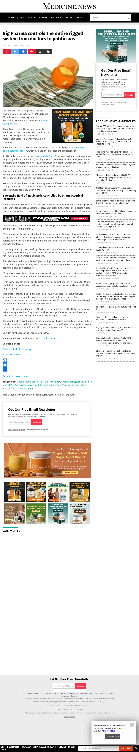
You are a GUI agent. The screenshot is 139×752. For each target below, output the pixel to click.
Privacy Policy (69, 717)
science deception (77, 385)
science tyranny (25, 388)
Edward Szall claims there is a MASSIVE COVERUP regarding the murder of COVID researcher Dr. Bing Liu (114, 177)
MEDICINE (43, 18)
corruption (55, 381)
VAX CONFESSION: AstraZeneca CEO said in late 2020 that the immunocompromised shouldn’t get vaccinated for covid (114, 237)
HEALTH (31, 18)
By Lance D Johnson (112, 278)
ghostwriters (67, 381)
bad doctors (25, 381)
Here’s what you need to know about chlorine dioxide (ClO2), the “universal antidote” (115, 202)
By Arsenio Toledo (111, 263)
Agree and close (112, 736)
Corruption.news (46, 338)
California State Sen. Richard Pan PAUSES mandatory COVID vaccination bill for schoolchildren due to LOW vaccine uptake (114, 340)
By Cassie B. (109, 147)
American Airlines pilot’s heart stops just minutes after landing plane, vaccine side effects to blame (113, 141)
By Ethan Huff (110, 134)
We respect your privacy (55, 698)
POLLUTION (56, 18)
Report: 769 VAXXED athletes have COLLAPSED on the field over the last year (116, 212)
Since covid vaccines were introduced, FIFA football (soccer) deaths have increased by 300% (114, 154)
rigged (63, 385)
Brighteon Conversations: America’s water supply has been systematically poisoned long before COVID (116, 190)
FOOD (22, 18)
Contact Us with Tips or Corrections (70, 709)
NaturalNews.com (11, 354)
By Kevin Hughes (110, 333)
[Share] (48, 369)
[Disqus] (48, 568)
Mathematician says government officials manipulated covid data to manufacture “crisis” (116, 284)
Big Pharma (38, 381)
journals (79, 381)
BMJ (46, 381)
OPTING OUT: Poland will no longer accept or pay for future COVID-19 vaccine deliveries (115, 259)
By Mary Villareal (111, 196)
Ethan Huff (23, 45)
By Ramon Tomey (111, 183)
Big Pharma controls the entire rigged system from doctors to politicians (115, 166)
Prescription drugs (49, 385)
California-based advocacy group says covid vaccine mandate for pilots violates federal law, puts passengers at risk (114, 224)
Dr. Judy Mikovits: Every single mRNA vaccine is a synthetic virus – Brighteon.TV (116, 329)
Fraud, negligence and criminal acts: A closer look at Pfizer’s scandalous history (115, 318)
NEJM (13, 385)
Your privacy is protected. (16, 430)
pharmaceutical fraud (28, 385)
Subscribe (126, 748)
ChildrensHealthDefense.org (17, 349)
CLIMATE (79, 18)
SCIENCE (11, 18)
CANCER (68, 18)
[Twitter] (48, 365)
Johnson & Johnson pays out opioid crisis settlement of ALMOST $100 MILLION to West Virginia (115, 353)
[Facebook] (48, 361)
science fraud (9, 388)
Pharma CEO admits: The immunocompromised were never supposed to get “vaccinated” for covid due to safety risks (116, 128)
